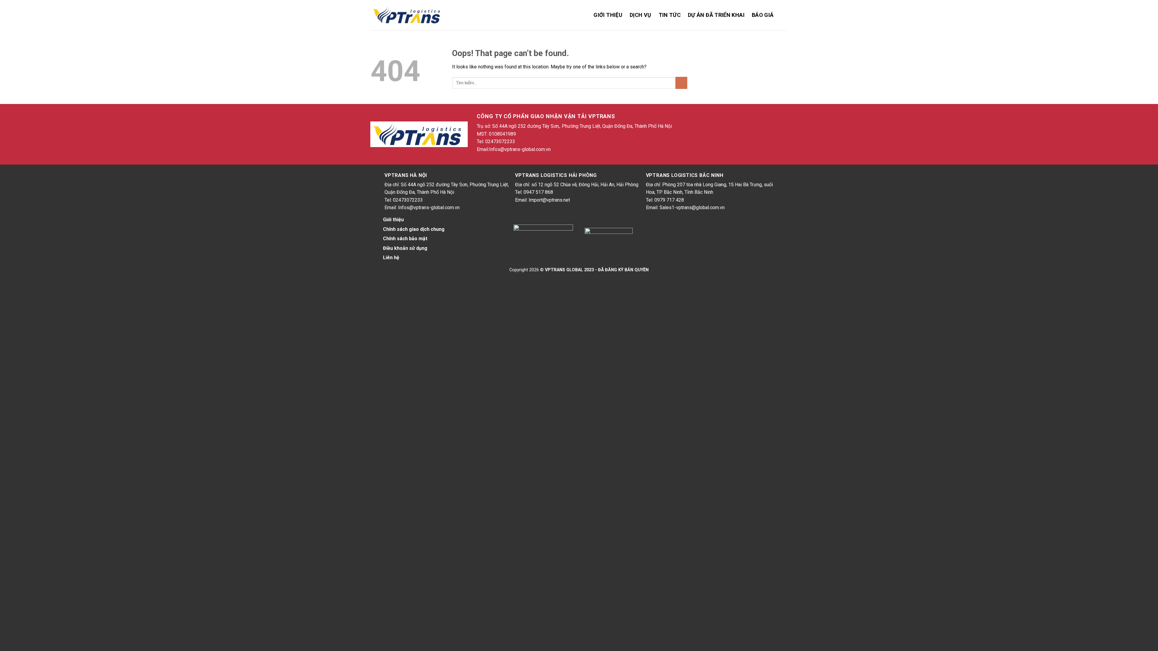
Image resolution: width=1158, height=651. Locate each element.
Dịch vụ (640, 15)
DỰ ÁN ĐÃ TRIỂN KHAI (716, 15)
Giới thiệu (607, 15)
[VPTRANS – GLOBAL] (408, 15)
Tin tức (670, 15)
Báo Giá (763, 15)
